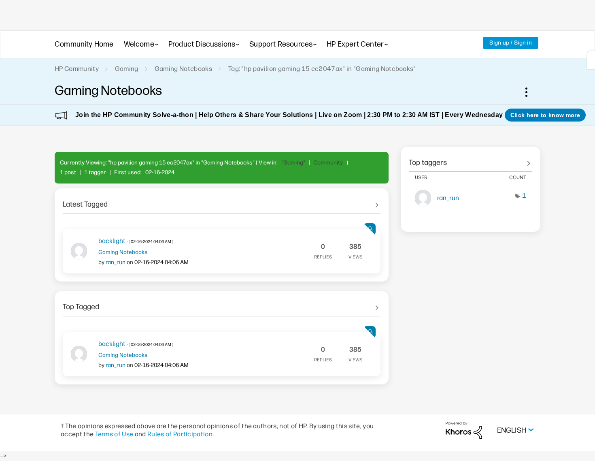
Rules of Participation (179, 434)
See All (222, 201)
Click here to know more (545, 115)
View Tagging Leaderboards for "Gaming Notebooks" (470, 160)
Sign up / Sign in (510, 42)
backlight (135, 241)
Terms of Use (114, 434)
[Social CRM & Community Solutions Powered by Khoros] (464, 430)
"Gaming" (293, 162)
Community (328, 162)
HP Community (77, 69)
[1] (591, 60)
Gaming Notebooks (183, 69)
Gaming (126, 69)
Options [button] (531, 92)
